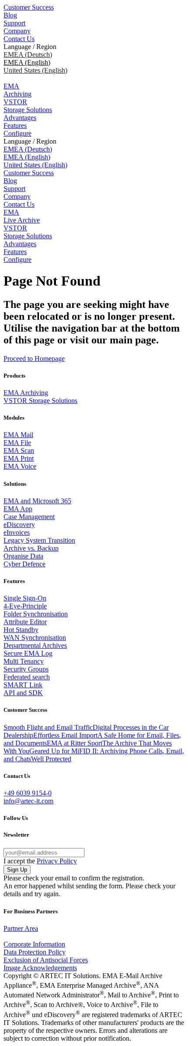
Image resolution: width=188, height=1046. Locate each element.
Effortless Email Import (65, 735)
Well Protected (51, 759)
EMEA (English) (26, 157)
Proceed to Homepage (34, 358)
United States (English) (35, 70)
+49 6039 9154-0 (27, 793)
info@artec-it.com (28, 801)
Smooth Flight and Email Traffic (48, 727)
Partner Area (20, 928)
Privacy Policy (57, 861)
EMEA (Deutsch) (27, 54)
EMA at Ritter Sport (74, 743)
